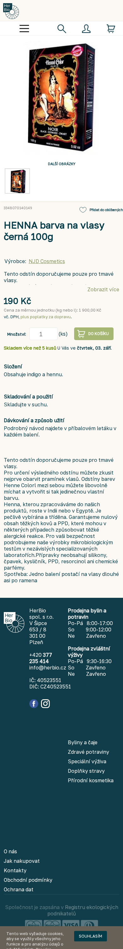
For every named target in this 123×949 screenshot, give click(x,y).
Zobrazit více (103, 289)
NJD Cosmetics (47, 261)
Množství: (16, 334)
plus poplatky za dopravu (45, 316)
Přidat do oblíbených (106, 210)
